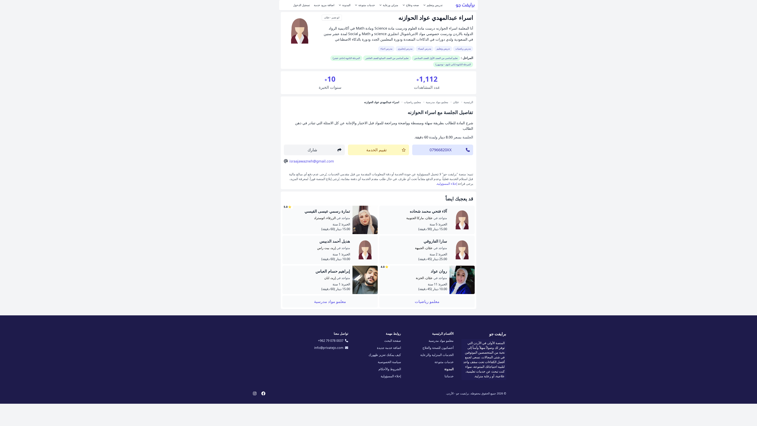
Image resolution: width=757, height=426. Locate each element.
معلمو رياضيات (427, 301)
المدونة (346, 5)
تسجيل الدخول (301, 5)
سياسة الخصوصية (389, 362)
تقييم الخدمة (376, 149)
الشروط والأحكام (389, 369)
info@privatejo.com (328, 348)
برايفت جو (497, 333)
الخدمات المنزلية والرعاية (437, 355)
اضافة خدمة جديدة (389, 348)
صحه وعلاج (412, 5)
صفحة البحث (392, 340)
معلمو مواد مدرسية (330, 301)
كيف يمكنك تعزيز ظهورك (384, 355)
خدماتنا (449, 376)
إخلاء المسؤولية (447, 183)
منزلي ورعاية (390, 5)
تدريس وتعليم (435, 5)
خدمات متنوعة (366, 5)
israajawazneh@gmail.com (311, 161)
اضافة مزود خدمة (324, 5)
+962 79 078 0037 (330, 340)
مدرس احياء (386, 48)
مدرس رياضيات (463, 48)
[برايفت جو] (465, 5)
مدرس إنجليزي (405, 48)
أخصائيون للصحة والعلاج (438, 348)
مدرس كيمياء (424, 48)
